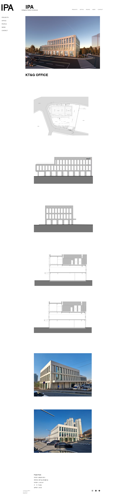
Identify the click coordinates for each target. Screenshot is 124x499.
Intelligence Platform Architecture (30, 10)
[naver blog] (99, 491)
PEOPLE (4, 24)
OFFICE (4, 20)
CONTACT (5, 30)
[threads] (96, 491)
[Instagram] (92, 491)
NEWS (3, 27)
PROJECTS (5, 17)
